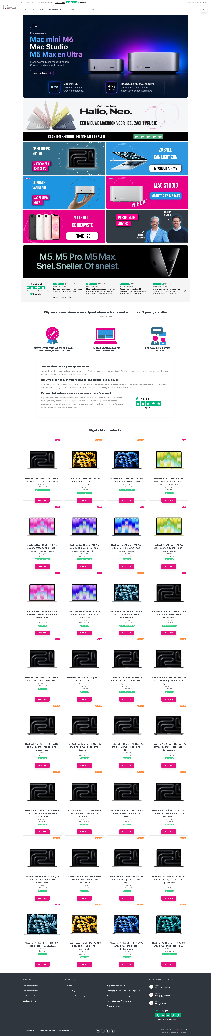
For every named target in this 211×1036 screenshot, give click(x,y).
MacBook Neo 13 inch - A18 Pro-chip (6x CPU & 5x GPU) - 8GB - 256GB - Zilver (84, 614)
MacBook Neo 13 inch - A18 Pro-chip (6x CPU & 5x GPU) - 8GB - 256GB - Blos (42, 614)
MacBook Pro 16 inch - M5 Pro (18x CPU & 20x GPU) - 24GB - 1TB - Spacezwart (42, 880)
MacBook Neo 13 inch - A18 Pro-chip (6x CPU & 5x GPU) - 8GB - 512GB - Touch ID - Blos (42, 548)
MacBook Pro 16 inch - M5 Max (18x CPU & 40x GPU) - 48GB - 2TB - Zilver (126, 747)
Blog (81, 10)
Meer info (42, 500)
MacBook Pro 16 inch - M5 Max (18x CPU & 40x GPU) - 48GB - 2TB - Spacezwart (169, 747)
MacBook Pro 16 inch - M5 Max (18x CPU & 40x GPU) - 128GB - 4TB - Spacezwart (169, 681)
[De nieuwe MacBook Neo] (105, 114)
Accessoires (70, 10)
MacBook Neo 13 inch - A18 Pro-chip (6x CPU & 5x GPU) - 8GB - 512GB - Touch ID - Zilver (84, 548)
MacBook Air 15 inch (30, 1001)
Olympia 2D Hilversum (164, 1004)
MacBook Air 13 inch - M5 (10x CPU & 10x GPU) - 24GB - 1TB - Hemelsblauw (126, 614)
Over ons (91, 10)
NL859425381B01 (64, 1030)
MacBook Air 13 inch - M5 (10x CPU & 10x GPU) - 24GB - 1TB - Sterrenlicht (84, 482)
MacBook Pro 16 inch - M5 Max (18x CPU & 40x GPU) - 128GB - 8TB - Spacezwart (126, 681)
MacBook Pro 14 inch (31, 986)
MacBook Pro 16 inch (31, 991)
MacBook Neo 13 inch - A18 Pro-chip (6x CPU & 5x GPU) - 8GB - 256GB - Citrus (168, 548)
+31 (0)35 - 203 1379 (29, 3)
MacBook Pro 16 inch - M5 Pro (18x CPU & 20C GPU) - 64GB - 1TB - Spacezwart (84, 813)
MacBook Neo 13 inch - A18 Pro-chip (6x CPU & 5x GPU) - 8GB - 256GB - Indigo (126, 548)
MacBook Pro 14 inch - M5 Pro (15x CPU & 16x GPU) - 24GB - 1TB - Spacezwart (168, 880)
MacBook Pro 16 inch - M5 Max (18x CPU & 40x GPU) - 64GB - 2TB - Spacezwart (84, 747)
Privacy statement (114, 1006)
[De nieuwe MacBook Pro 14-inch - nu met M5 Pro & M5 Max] (105, 261)
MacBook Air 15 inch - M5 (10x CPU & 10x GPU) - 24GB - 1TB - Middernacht (126, 946)
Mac (24, 10)
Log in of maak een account (196, 3)
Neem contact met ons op (75, 996)
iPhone (41, 10)
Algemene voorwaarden (116, 986)
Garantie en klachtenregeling (118, 996)
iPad (32, 10)
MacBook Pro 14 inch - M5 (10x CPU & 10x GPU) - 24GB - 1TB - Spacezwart (169, 614)
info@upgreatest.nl (46, 3)
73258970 (31, 1030)
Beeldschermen (54, 10)
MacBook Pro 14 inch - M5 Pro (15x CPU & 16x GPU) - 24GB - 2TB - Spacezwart (84, 880)
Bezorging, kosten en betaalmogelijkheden (123, 991)
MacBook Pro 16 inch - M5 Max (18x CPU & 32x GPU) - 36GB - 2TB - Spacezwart (42, 813)
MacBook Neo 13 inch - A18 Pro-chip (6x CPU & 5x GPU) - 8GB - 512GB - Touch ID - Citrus (168, 482)
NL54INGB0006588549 (47, 1030)
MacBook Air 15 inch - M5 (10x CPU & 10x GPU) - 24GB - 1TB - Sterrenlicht (84, 946)
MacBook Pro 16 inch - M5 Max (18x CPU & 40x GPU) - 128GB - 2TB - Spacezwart (42, 747)
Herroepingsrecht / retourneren (119, 1001)
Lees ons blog (70, 991)
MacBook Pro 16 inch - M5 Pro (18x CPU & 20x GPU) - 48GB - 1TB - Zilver (126, 813)
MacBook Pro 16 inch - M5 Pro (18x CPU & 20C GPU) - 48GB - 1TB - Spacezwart (168, 813)
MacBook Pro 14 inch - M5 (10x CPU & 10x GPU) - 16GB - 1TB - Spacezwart (84, 681)
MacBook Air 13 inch (30, 996)
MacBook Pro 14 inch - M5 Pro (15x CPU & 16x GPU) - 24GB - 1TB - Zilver (126, 880)
